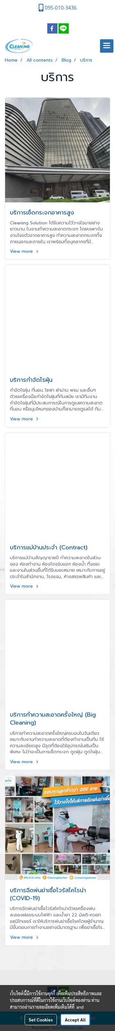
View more (22, 251)
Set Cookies (41, 1019)
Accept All (75, 1019)
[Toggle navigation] (107, 46)
